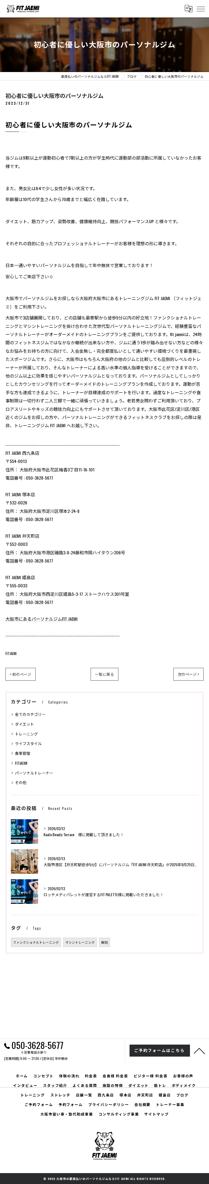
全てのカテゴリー (30, 714)
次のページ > (188, 674)
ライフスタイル (28, 743)
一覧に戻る (104, 674)
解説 (104, 942)
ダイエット (24, 724)
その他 (20, 782)
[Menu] (200, 8)
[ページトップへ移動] (199, 1050)
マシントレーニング (80, 942)
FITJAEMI (11, 653)
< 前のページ (20, 674)
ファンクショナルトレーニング (36, 942)
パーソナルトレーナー (34, 773)
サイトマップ (156, 1114)
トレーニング (26, 734)
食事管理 (22, 753)
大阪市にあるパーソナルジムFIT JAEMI (41, 618)
